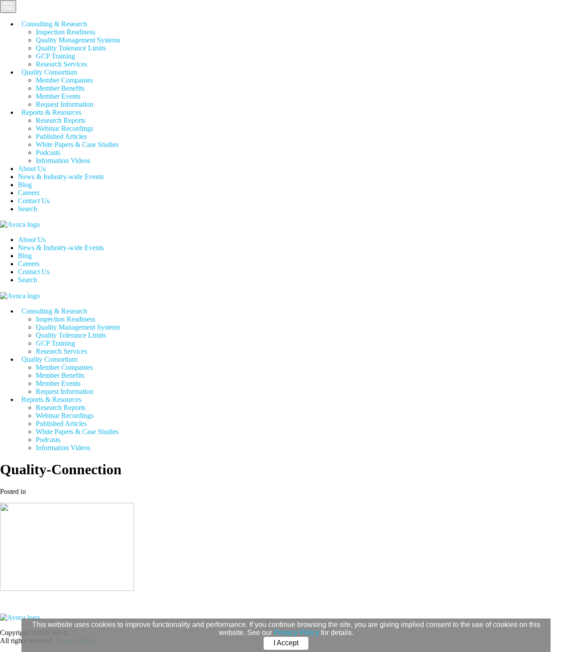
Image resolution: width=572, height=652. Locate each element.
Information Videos (63, 160)
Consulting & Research (54, 24)
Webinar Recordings (64, 128)
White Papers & (77, 144)
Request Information (64, 104)
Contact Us (34, 201)
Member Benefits (60, 88)
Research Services (61, 64)
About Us (32, 168)
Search (27, 209)
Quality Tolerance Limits (71, 48)
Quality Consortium (49, 72)
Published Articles (61, 136)
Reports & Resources (51, 112)
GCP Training (55, 56)
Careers (28, 192)
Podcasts (48, 152)
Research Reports (60, 120)
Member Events (58, 96)
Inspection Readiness (65, 32)
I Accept (286, 643)
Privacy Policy (296, 632)
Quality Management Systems (78, 40)
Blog (25, 184)
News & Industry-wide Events (61, 176)
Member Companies (64, 80)
